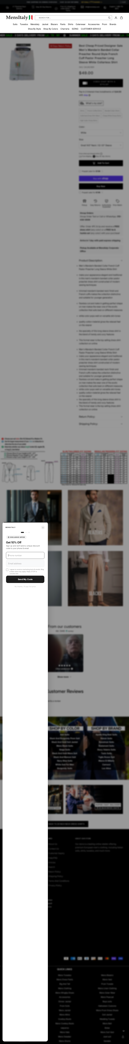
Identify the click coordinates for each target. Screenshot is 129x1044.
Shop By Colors (50, 29)
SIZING (75, 29)
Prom (104, 24)
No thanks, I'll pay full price (25, 586)
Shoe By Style (34, 29)
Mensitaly (34, 24)
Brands (113, 24)
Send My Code (25, 579)
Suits (15, 24)
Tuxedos (24, 24)
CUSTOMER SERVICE (91, 29)
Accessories (94, 24)
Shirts (70, 24)
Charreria (64, 29)
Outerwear (81, 24)
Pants (62, 24)
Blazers (54, 24)
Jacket (45, 24)
